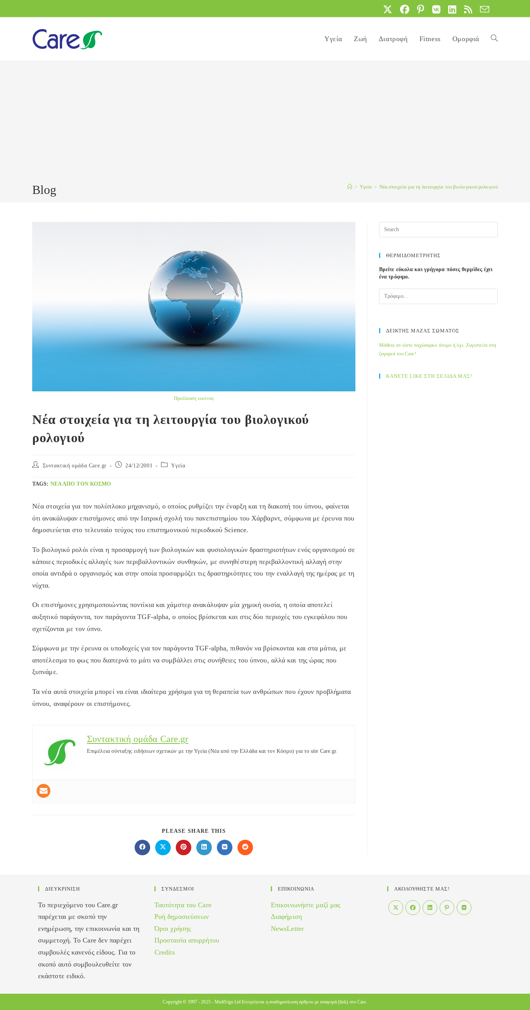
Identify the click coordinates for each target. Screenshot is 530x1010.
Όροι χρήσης (172, 928)
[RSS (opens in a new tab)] (468, 9)
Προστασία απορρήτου (186, 940)
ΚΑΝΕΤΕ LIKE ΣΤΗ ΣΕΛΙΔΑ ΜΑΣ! (429, 376)
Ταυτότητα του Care (182, 905)
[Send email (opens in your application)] (482, 9)
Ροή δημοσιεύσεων (181, 916)
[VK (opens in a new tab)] (436, 9)
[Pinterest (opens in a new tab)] (420, 9)
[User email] (43, 791)
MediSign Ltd (228, 1002)
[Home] (349, 187)
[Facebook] (412, 907)
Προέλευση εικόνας (194, 398)
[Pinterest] (447, 907)
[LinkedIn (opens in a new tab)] (452, 9)
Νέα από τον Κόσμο (80, 484)
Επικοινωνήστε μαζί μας (305, 905)
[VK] (464, 907)
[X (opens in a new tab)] (387, 9)
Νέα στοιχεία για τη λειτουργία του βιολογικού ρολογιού (438, 187)
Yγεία (178, 466)
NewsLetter (287, 928)
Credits (164, 952)
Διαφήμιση (286, 916)
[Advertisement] (265, 123)
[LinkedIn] (430, 907)
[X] (395, 907)
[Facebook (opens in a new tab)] (404, 9)
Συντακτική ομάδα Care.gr (75, 466)
